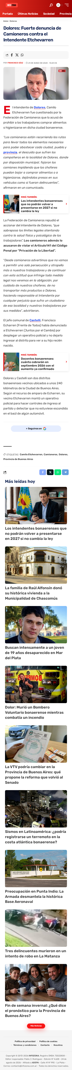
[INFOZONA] (11, 5)
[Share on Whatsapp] (22, 55)
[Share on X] (17, 55)
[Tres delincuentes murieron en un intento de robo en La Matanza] (36, 928)
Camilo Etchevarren (31, 454)
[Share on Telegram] (65, 472)
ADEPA (35, 1062)
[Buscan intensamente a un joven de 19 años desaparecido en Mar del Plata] (36, 624)
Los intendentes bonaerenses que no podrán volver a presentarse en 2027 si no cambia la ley (36, 533)
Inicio (5, 21)
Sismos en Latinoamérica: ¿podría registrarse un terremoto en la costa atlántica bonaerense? (35, 836)
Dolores (13, 21)
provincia (10, 152)
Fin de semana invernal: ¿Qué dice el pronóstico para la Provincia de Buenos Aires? (35, 1010)
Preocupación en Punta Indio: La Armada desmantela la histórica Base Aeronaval (34, 896)
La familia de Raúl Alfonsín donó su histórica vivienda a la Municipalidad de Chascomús (33, 593)
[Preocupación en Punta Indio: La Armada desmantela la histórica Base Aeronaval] (36, 868)
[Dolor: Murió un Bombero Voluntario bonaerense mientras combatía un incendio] (36, 684)
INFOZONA (34, 1056)
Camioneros (50, 454)
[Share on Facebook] (11, 55)
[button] (51, 5)
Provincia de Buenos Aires (18, 459)
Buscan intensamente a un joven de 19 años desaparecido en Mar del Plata (34, 652)
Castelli (35, 320)
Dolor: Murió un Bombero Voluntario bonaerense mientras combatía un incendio (34, 712)
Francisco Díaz (15, 63)
